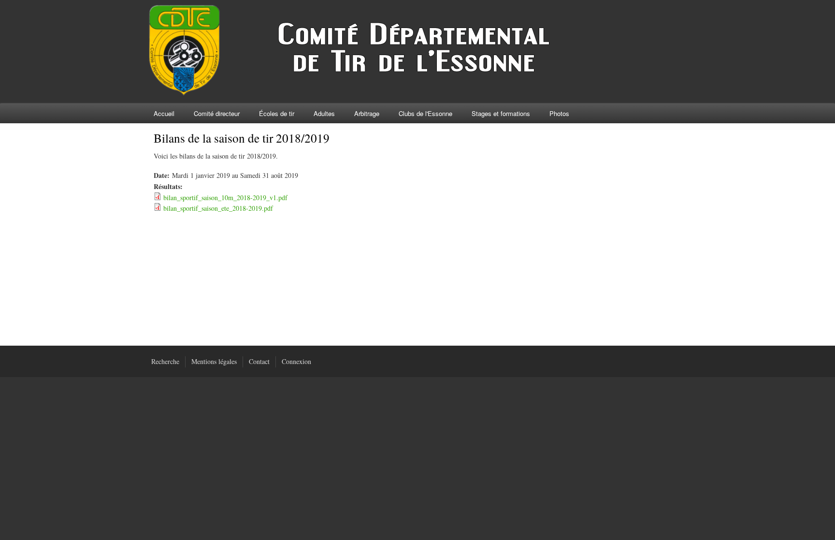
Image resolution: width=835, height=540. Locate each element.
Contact (259, 361)
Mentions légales (214, 361)
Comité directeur (217, 113)
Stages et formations (501, 113)
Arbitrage (366, 113)
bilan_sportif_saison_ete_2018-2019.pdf (218, 208)
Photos (559, 113)
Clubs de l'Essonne (425, 113)
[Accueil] (366, 93)
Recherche (165, 361)
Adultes (324, 113)
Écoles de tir (276, 113)
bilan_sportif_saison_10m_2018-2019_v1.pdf (225, 197)
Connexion (296, 361)
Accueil (164, 113)
